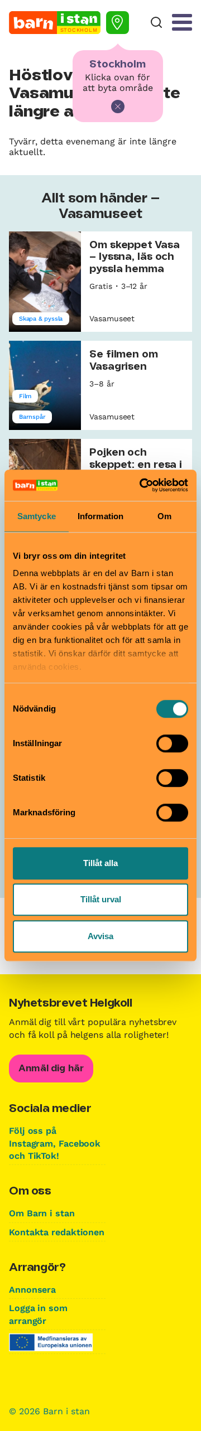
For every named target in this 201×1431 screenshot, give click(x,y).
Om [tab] (164, 516)
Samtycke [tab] (36, 516)
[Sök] (156, 22)
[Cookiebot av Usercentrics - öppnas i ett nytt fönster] (141, 485)
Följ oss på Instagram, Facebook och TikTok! (54, 1143)
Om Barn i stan (42, 1213)
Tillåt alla (100, 863)
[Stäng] (118, 106)
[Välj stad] (117, 22)
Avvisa (100, 936)
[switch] (172, 743)
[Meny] (182, 22)
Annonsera (32, 1289)
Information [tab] (100, 516)
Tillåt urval (100, 899)
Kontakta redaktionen (56, 1232)
